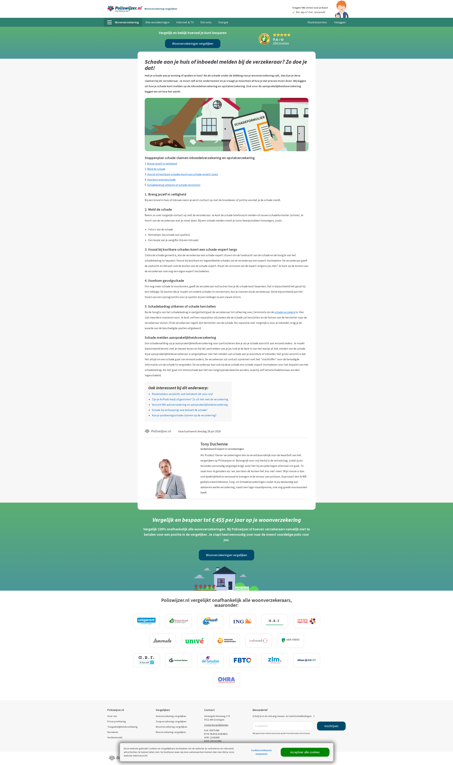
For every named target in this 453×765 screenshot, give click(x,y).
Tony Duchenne (214, 444)
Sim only (205, 22)
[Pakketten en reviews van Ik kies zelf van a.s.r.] (146, 660)
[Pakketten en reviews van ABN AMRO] (290, 641)
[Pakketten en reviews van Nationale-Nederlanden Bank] (226, 641)
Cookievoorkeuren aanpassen (261, 752)
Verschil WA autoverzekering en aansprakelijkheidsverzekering (190, 405)
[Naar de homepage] (125, 9)
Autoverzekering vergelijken (171, 716)
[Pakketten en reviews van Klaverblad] (178, 621)
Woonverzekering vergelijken (171, 727)
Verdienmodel (114, 737)
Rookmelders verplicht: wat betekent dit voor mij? (182, 394)
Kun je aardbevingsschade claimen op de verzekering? (184, 415)
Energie (223, 22)
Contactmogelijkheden (216, 725)
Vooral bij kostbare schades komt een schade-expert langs (182, 174)
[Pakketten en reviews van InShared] (258, 641)
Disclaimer (112, 732)
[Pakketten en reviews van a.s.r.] (274, 621)
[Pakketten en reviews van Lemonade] (162, 641)
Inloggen (340, 22)
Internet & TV (185, 22)
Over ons (112, 716)
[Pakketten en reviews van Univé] (194, 641)
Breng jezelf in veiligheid (162, 163)
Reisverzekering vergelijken (171, 732)
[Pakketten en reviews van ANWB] (210, 621)
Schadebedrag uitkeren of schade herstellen (173, 185)
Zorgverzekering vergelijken (171, 721)
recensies (281, 43)
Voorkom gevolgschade (161, 179)
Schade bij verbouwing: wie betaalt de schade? (180, 410)
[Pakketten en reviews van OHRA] (226, 680)
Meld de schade (156, 169)
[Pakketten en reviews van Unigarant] (146, 621)
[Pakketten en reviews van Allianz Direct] (306, 660)
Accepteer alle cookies (305, 752)
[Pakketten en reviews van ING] (242, 621)
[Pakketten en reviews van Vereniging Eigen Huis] (306, 621)
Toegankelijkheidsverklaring (122, 727)
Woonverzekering (161, 8)
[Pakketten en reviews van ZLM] (274, 660)
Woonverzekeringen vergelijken (192, 43)
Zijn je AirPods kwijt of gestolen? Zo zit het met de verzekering (190, 399)
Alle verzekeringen (157, 22)
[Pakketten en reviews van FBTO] (242, 660)
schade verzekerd (284, 312)
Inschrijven (331, 726)
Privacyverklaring (116, 721)
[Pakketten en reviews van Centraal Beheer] (178, 660)
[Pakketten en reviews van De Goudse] (210, 660)
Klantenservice (317, 22)
